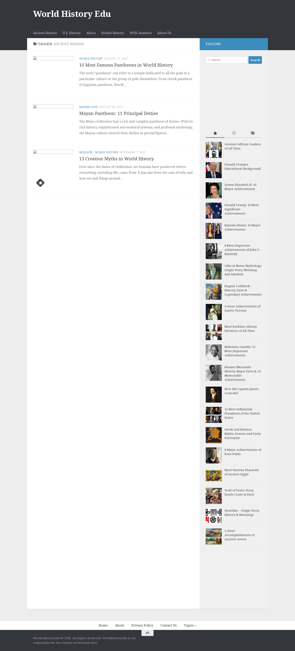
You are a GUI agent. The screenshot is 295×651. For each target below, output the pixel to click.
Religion (86, 152)
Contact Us (168, 625)
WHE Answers (141, 33)
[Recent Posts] (233, 133)
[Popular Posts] (215, 133)
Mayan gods (88, 107)
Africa (91, 33)
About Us (164, 33)
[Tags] (252, 133)
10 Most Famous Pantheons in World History (126, 65)
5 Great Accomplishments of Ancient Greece (239, 535)
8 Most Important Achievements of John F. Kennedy (242, 250)
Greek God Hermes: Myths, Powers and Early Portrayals (243, 434)
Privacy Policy (142, 625)
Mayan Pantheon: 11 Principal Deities (118, 113)
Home (103, 625)
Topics (189, 625)
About (119, 625)
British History (112, 33)
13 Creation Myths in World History (116, 158)
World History (91, 58)
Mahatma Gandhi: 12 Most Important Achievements (240, 351)
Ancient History (45, 33)
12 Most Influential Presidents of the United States (242, 413)
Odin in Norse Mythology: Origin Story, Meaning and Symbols (243, 270)
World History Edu (72, 14)
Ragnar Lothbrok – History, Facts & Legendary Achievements (243, 290)
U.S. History (72, 33)
